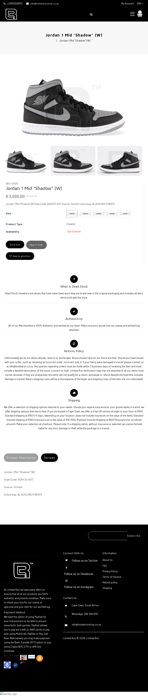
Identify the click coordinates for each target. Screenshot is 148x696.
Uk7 (125, 213)
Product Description (21, 457)
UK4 (85, 213)
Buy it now (36, 244)
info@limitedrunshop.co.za (44, 3)
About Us (108, 559)
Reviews (49, 457)
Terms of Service (112, 576)
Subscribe (133, 535)
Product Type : (15, 224)
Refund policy (110, 582)
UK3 (72, 213)
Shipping (107, 588)
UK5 (98, 213)
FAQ (105, 565)
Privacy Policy (110, 571)
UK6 (112, 213)
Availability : (13, 231)
